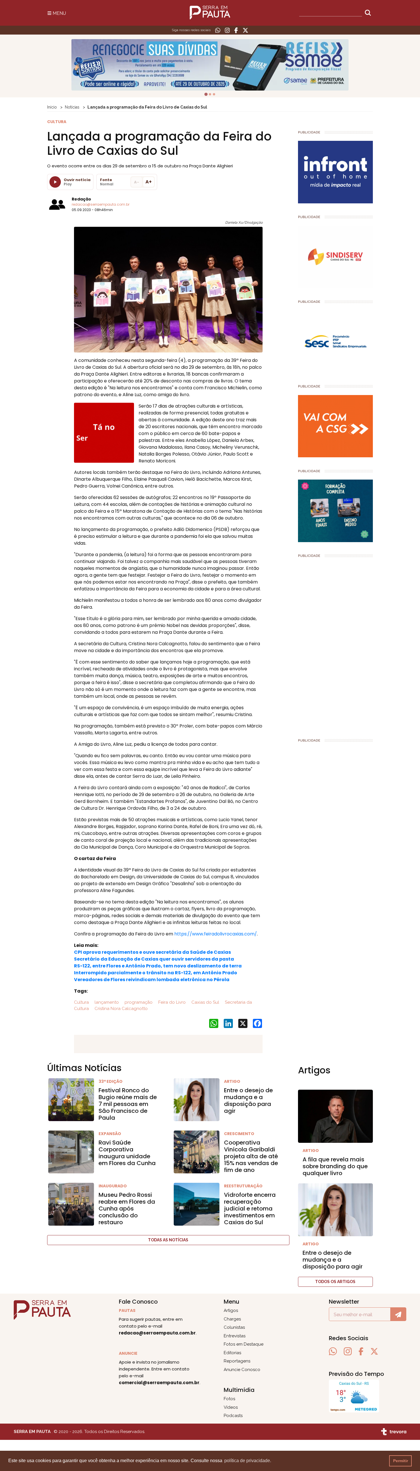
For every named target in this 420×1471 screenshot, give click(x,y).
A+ (148, 182)
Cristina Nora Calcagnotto (120, 1008)
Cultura (81, 1002)
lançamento (106, 1002)
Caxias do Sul (204, 1002)
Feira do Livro (171, 1002)
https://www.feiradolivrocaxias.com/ (215, 934)
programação (138, 1002)
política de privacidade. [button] (247, 1460)
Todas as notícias (168, 1240)
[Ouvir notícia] (55, 182)
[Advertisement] (335, 645)
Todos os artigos (335, 1281)
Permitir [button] (400, 1460)
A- (136, 182)
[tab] (206, 94)
